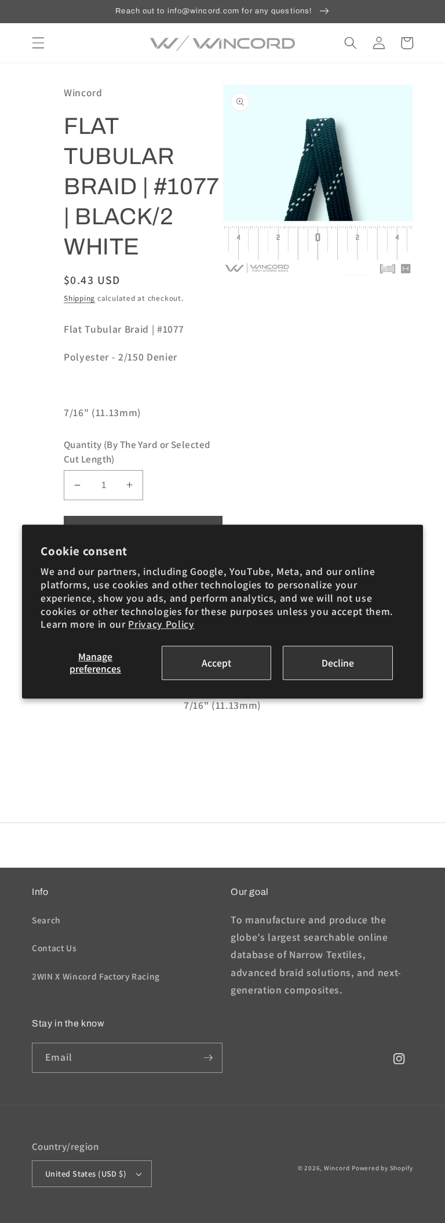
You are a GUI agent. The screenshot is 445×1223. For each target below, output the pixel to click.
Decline (338, 662)
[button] (38, 43)
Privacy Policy (161, 624)
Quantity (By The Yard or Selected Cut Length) (137, 451)
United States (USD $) (85, 1173)
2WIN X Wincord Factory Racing (96, 976)
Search (46, 920)
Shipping (79, 298)
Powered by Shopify (382, 1168)
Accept (216, 662)
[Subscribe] (208, 1058)
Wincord (336, 1168)
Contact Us (54, 947)
